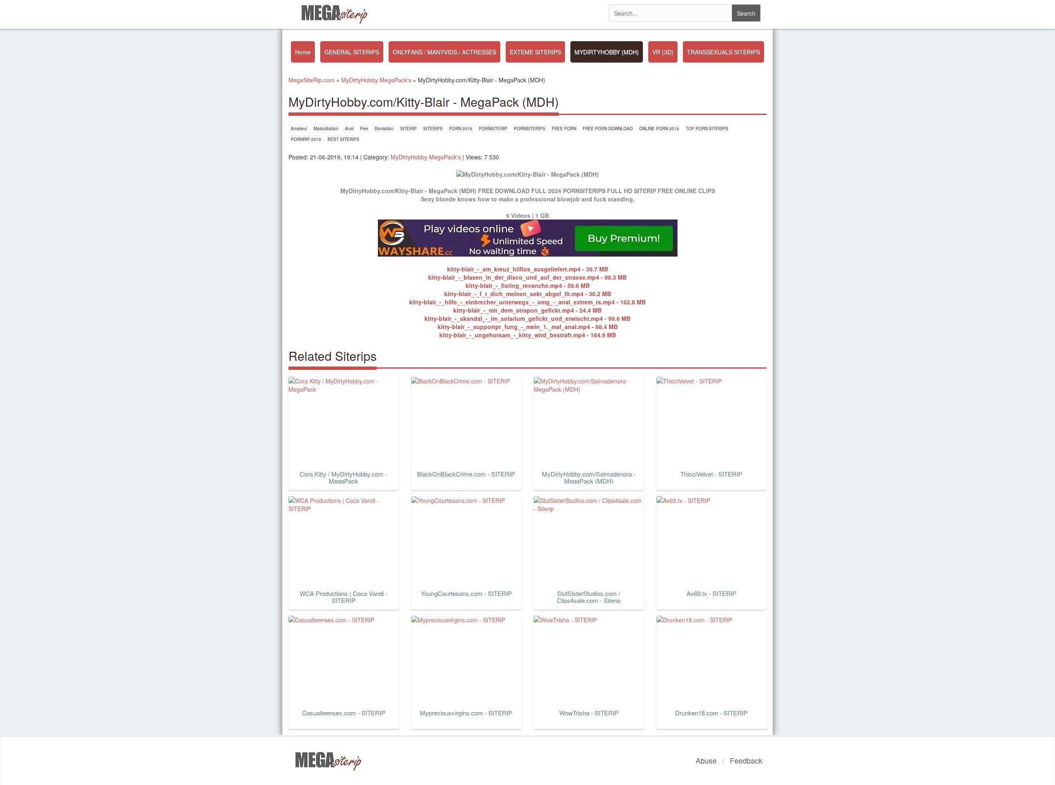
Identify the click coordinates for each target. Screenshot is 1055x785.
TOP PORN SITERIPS (707, 128)
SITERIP (408, 128)
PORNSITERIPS (529, 128)
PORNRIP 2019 (306, 139)
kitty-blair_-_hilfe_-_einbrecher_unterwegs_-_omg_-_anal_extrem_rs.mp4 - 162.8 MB (527, 302)
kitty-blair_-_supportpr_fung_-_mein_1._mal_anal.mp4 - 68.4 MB (528, 326)
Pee (364, 128)
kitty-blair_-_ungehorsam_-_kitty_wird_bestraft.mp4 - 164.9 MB (527, 335)
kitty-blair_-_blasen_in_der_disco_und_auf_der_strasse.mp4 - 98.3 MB (527, 277)
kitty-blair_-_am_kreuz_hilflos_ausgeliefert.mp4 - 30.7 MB (527, 269)
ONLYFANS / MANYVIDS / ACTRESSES (444, 52)
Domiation (384, 128)
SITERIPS (433, 128)
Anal (349, 128)
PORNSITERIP (493, 128)
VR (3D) (662, 52)
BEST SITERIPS (343, 139)
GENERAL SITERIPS (351, 52)
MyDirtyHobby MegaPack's (426, 157)
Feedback (746, 760)
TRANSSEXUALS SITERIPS (723, 52)
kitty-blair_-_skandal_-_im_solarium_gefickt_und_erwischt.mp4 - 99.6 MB (527, 318)
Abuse (706, 760)
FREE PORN (564, 128)
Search (746, 13)
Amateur (299, 128)
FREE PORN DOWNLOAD (608, 128)
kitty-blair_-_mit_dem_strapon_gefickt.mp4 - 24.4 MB (527, 310)
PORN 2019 (460, 128)
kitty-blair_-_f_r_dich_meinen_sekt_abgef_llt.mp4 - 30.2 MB (527, 294)
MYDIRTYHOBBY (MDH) (606, 52)
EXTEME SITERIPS (535, 52)
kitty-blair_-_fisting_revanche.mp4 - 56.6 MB (528, 285)
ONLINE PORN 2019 (659, 128)
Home (303, 52)
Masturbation (326, 128)
